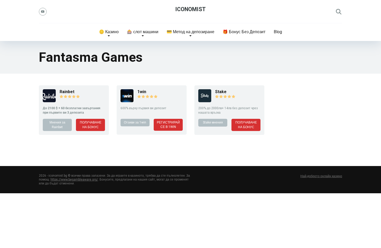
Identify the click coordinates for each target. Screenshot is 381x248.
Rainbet (67, 91)
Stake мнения (213, 122)
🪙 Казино (109, 31)
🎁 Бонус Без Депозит (244, 31)
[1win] (127, 100)
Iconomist (190, 9)
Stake (221, 91)
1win (141, 91)
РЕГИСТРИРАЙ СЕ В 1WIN (168, 125)
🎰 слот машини (142, 31)
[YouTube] (43, 12)
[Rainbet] (49, 100)
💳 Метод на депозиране (190, 31)
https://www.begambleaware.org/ (74, 179)
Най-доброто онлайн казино (321, 176)
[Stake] (204, 100)
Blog (278, 31)
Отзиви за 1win (135, 122)
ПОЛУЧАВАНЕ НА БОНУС (90, 125)
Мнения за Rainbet (57, 125)
